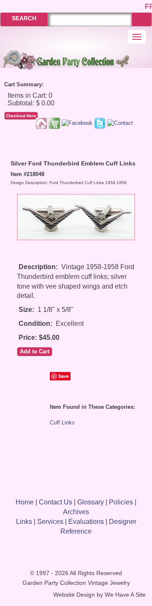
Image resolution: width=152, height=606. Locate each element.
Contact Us (55, 502)
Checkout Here (21, 115)
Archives (76, 511)
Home (25, 502)
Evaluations (86, 521)
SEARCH (24, 18)
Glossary (90, 502)
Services (50, 521)
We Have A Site (125, 595)
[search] (142, 19)
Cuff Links (62, 422)
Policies (121, 502)
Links (24, 521)
